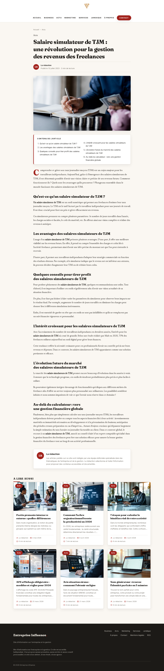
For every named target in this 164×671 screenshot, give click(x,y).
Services (83, 18)
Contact (124, 18)
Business (49, 18)
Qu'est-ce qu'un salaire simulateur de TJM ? (58, 143)
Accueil (37, 18)
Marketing (70, 18)
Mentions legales (137, 635)
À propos (109, 18)
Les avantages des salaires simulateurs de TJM (60, 147)
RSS (149, 635)
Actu (59, 18)
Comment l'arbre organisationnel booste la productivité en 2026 (77, 518)
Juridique (96, 18)
